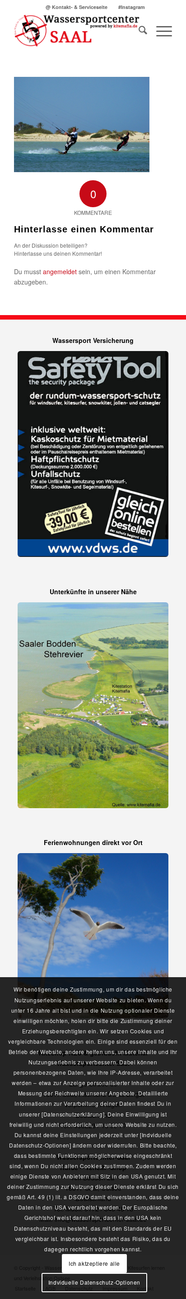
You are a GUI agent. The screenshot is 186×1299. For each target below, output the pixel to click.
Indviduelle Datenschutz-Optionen (94, 1282)
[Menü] (159, 31)
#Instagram (131, 7)
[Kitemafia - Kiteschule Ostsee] (77, 31)
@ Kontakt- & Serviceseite (76, 7)
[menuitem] (76, 6)
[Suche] (138, 31)
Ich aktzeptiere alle (94, 1263)
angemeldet (60, 271)
